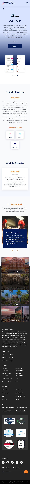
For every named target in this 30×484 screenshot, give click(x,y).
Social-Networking (21, 396)
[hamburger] (27, 3)
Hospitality (19, 390)
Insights (11, 361)
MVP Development (7, 378)
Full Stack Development (5, 369)
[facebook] (7, 462)
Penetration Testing (7, 382)
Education (4, 399)
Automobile (5, 390)
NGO (3, 396)
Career (11, 357)
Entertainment (19, 393)
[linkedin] (12, 462)
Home (3, 354)
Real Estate (5, 393)
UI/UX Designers (6, 411)
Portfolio (4, 357)
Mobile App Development (19, 369)
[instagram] (17, 462)
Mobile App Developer (8, 407)
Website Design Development (6, 374)
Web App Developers (22, 407)
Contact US (5, 361)
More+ (17, 382)
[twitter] (3, 462)
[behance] (21, 462)
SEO (17, 378)
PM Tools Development (19, 374)
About (11, 354)
